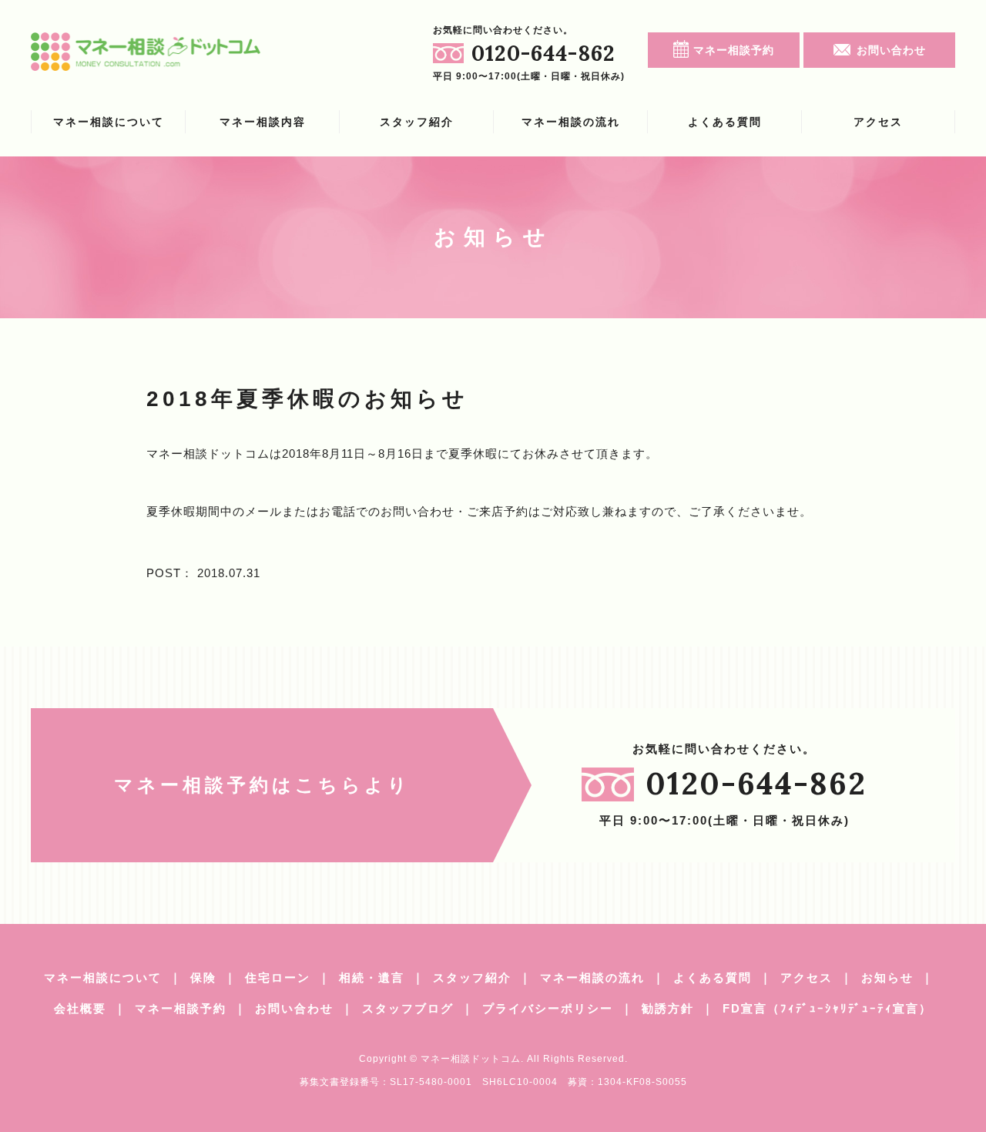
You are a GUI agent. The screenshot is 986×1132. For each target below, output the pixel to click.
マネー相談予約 (733, 50)
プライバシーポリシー (547, 1008)
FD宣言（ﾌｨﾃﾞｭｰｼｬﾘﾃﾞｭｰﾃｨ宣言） (827, 1008)
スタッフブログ (408, 1008)
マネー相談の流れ (571, 122)
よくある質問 (725, 122)
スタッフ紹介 (417, 122)
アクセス (878, 122)
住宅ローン (277, 977)
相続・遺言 (371, 977)
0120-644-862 (543, 53)
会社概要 (80, 1008)
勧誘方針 (668, 1008)
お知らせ (887, 977)
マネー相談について (108, 122)
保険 (203, 977)
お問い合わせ (891, 50)
